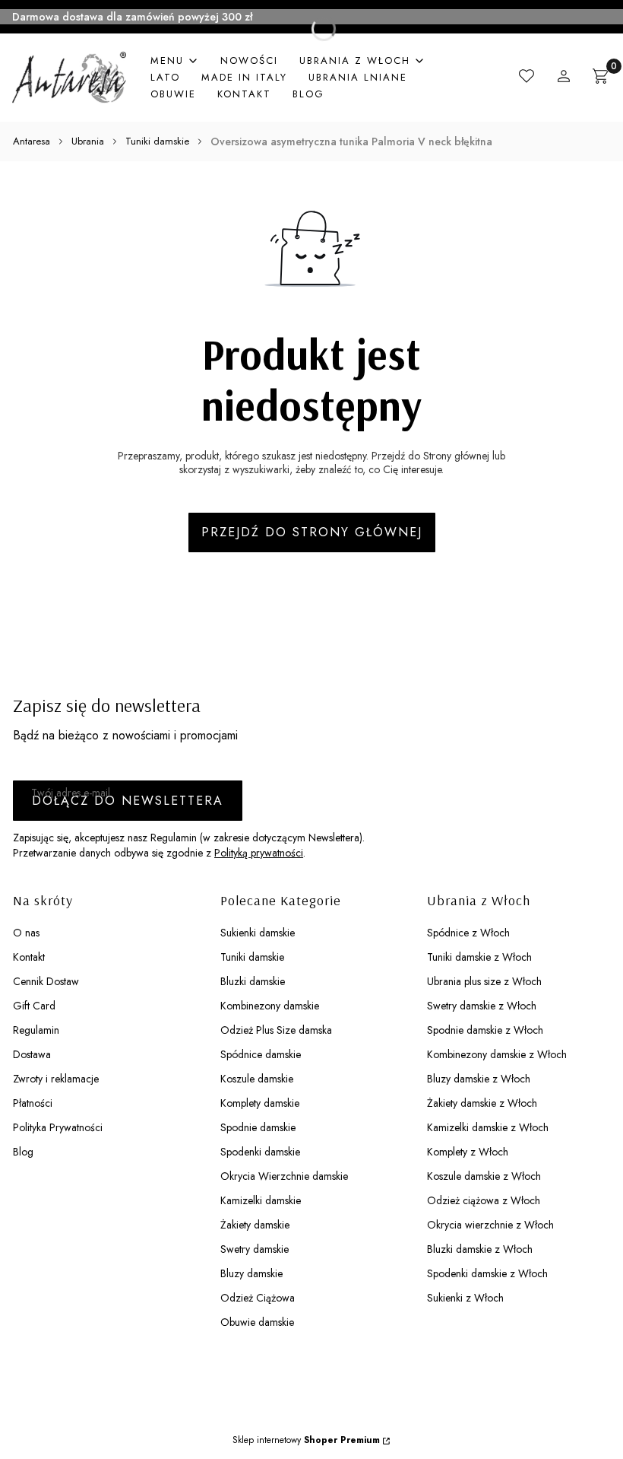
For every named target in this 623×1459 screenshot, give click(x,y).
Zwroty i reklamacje (56, 1078)
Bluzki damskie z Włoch (480, 1249)
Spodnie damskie (258, 1127)
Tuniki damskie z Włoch (479, 957)
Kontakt (29, 957)
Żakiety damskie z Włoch (482, 1103)
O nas (26, 932)
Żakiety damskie (254, 1224)
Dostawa (32, 1054)
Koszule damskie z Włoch (484, 1176)
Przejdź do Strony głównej (311, 532)
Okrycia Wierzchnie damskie (284, 1176)
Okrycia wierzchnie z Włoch (490, 1224)
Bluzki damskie (252, 981)
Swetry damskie (254, 1249)
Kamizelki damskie (260, 1200)
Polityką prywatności (258, 852)
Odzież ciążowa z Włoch (483, 1200)
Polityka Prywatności (58, 1127)
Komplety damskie (259, 1103)
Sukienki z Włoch (465, 1297)
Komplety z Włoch (467, 1151)
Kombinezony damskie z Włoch (497, 1054)
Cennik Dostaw (46, 981)
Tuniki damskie (157, 141)
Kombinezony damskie (269, 1005)
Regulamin (36, 1030)
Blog (23, 1151)
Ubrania (87, 141)
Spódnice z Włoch (468, 932)
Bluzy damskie (251, 1273)
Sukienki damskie (257, 932)
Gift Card (34, 1005)
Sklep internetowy (306, 1440)
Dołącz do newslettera (127, 800)
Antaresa (31, 141)
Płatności (32, 1103)
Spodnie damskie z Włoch (485, 1030)
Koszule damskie (256, 1078)
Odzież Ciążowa (257, 1297)
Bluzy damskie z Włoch (478, 1078)
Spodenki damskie (260, 1151)
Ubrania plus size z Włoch (484, 981)
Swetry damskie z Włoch (481, 1005)
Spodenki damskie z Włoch (487, 1273)
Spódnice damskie (260, 1054)
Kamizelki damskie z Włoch (488, 1127)
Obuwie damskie (257, 1322)
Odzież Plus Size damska (276, 1030)
